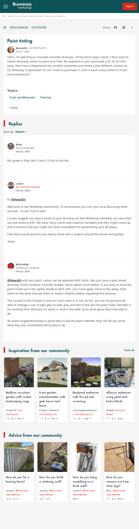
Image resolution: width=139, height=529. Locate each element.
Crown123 (11, 410)
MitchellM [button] (22, 264)
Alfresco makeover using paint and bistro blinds (118, 396)
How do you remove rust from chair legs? (117, 481)
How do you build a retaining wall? (51, 479)
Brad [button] (19, 144)
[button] (10, 49)
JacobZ (10, 491)
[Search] (3, 16)
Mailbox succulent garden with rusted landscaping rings (18, 396)
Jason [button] (20, 183)
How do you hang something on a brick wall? (85, 481)
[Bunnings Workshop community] (22, 6)
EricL (109, 491)
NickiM (109, 410)
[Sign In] (130, 6)
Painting (45, 98)
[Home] (5, 27)
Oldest (19, 132)
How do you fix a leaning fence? (17, 479)
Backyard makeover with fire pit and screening (86, 396)
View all (129, 350)
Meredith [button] (21, 48)
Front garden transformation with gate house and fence (52, 398)
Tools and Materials (22, 98)
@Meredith (18, 199)
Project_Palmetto (49, 410)
